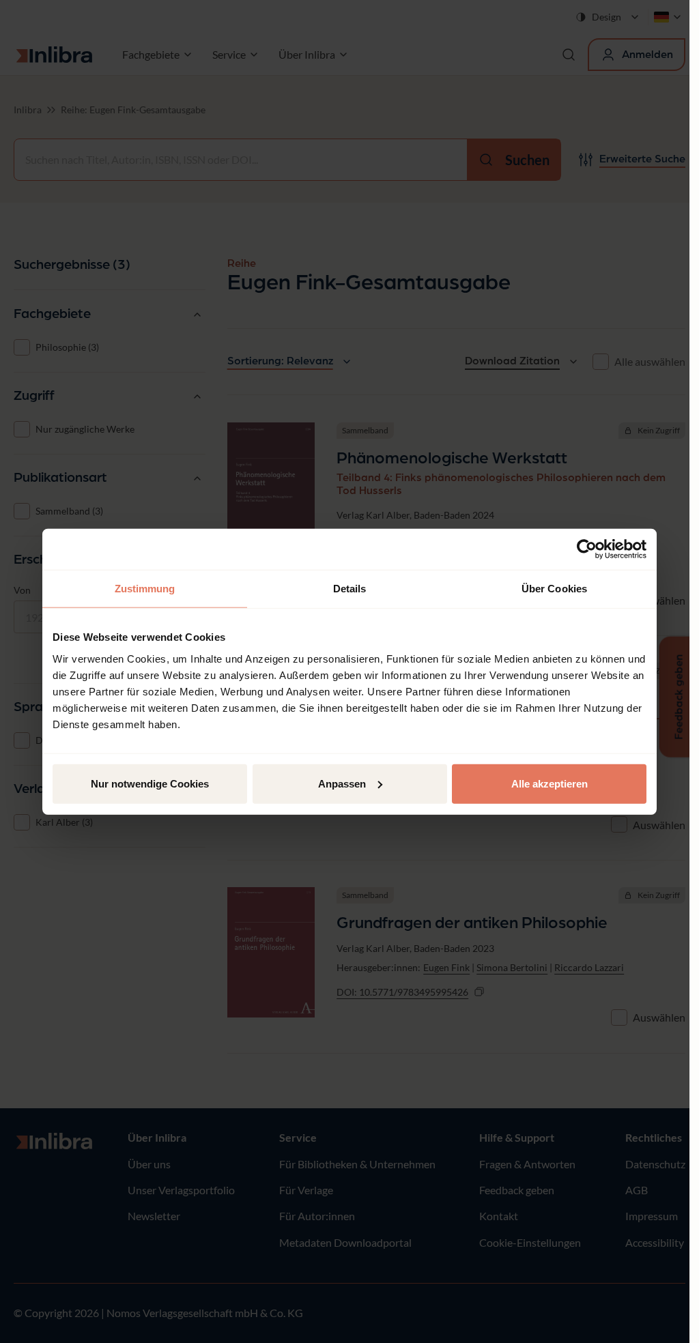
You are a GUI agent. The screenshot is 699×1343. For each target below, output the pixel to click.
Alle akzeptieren (549, 783)
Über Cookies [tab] (554, 588)
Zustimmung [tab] (145, 588)
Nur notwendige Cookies (150, 783)
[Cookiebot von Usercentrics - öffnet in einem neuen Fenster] (586, 549)
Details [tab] (350, 588)
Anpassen (342, 783)
